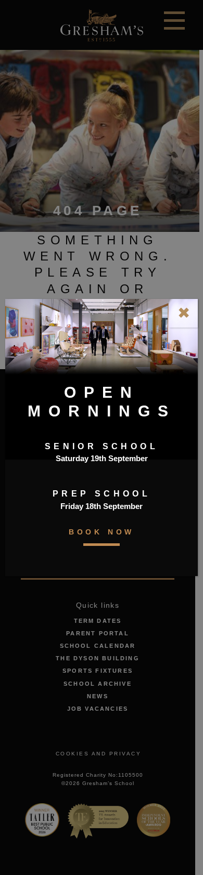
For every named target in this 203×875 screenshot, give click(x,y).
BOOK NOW (101, 532)
